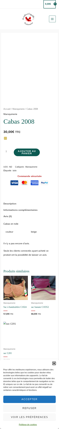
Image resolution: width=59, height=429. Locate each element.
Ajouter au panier (27, 152)
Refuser (29, 408)
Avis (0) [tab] (7, 216)
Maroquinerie (18, 109)
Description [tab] (9, 203)
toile (15, 170)
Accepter (29, 399)
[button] (54, 363)
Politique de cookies (28, 424)
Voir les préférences (29, 417)
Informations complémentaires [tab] (20, 210)
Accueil (6, 109)
